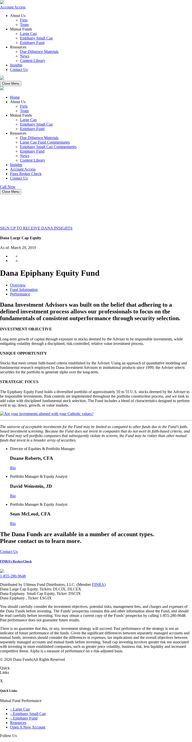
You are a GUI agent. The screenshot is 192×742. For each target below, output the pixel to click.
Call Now (8, 187)
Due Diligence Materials (39, 51)
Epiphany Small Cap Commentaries (48, 147)
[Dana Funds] (2, 2)
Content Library (32, 60)
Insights (16, 65)
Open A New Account (27, 727)
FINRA (98, 584)
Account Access (13, 7)
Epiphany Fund (32, 42)
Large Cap (28, 33)
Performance (20, 294)
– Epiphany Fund (24, 718)
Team (24, 24)
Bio (13, 468)
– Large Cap (20, 709)
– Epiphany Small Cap (28, 714)
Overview (18, 285)
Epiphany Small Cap (36, 38)
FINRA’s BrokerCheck (16, 561)
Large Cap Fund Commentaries (45, 142)
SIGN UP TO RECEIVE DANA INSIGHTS (36, 228)
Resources (18, 723)
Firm (24, 20)
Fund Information (24, 289)
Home (15, 97)
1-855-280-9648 (13, 576)
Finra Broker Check (26, 174)
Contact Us (19, 69)
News (24, 56)
